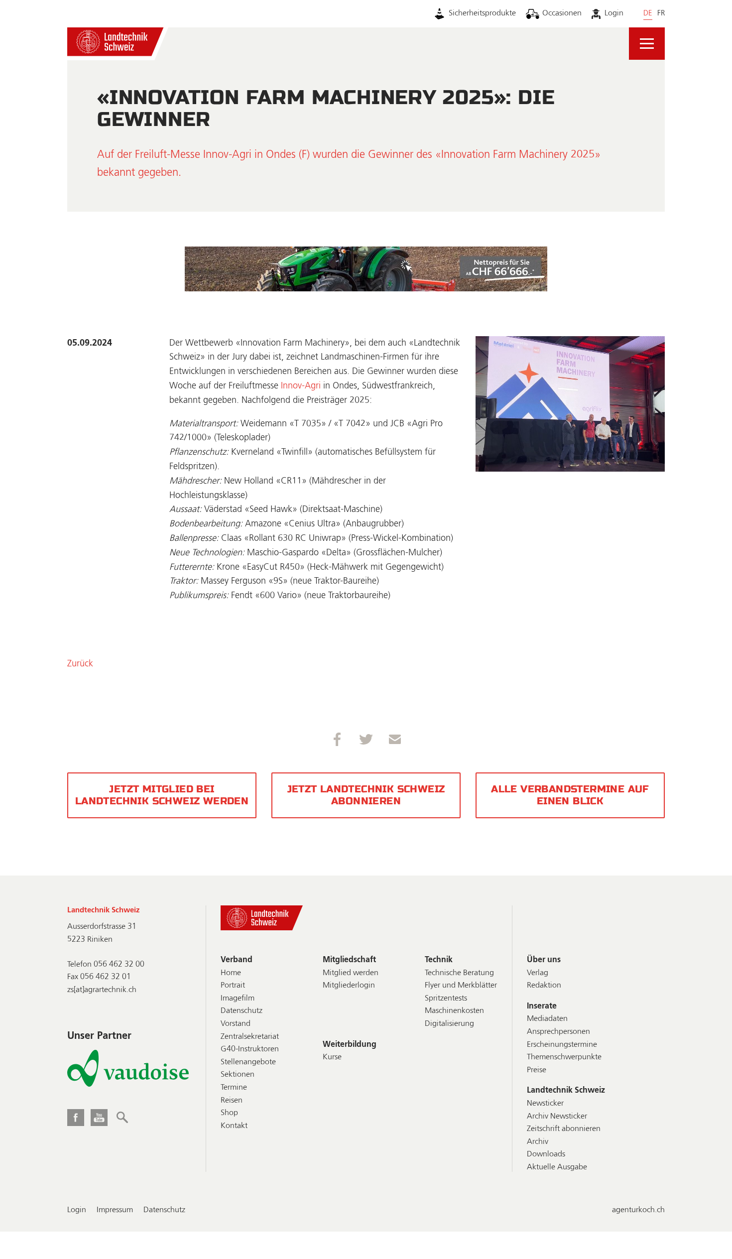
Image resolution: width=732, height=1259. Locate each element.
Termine (234, 1088)
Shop (229, 1113)
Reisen (232, 1101)
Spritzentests (446, 999)
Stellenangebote (248, 1062)
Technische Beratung (459, 973)
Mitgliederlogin (349, 986)
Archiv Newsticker (557, 1117)
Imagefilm (237, 999)
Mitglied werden (350, 973)
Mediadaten (547, 1019)
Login (614, 13)
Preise (536, 1070)
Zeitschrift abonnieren (564, 1129)
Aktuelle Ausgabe (557, 1167)
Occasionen (562, 13)
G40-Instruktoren (250, 1049)
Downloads (546, 1154)
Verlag (537, 973)
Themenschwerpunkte (564, 1057)
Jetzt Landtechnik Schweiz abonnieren (366, 795)
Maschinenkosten (454, 1011)
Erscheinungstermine (562, 1045)
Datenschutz (241, 1011)
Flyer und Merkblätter (461, 986)
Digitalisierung (449, 1024)
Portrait (233, 986)
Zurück (80, 663)
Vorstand (235, 1024)
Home (231, 973)
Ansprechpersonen (558, 1032)
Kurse (332, 1057)
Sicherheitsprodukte (482, 13)
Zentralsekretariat (250, 1037)
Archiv (537, 1142)
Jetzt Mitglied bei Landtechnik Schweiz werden (161, 795)
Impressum (115, 1210)
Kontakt (234, 1126)
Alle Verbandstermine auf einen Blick (570, 795)
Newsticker (545, 1104)
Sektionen (237, 1075)
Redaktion (544, 986)
